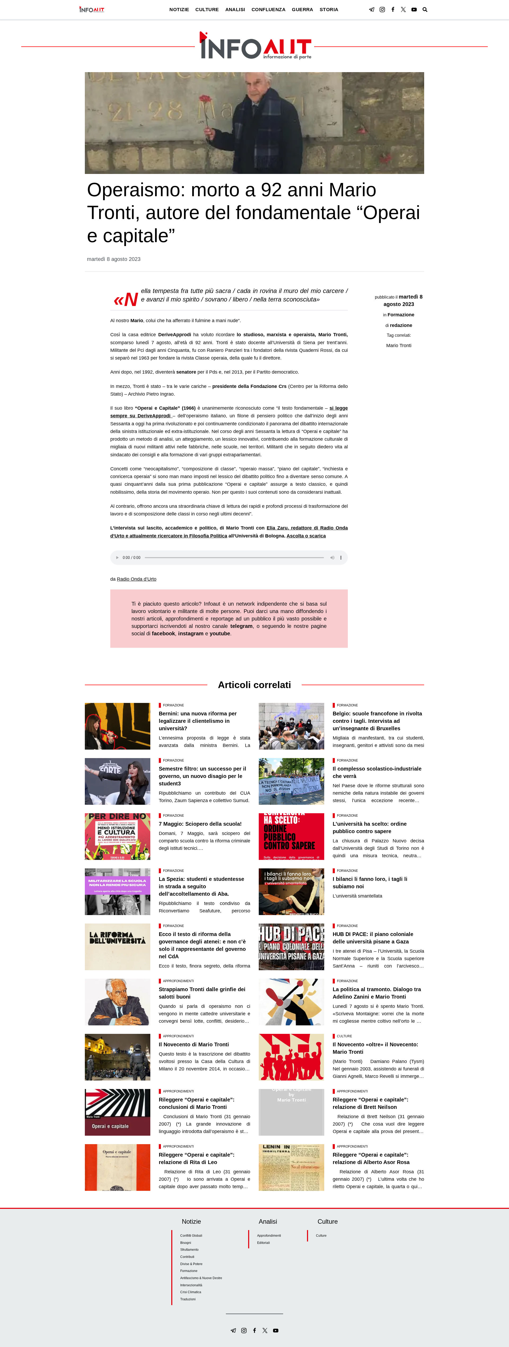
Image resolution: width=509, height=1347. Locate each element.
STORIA (329, 9)
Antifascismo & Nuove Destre (201, 1278)
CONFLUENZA (269, 9)
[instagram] (382, 9)
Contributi (187, 1257)
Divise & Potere (191, 1264)
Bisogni (185, 1243)
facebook (163, 633)
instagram (191, 633)
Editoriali (263, 1243)
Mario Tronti (398, 345)
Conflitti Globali (191, 1235)
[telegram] (371, 9)
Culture (344, 1036)
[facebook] (393, 9)
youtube (220, 633)
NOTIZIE (179, 9)
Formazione (401, 314)
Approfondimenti (178, 981)
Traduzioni (188, 1299)
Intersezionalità (191, 1285)
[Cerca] (425, 9)
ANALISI (235, 9)
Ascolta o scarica (306, 536)
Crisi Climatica (190, 1292)
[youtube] (414, 9)
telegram (241, 626)
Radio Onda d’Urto (136, 579)
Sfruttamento (189, 1250)
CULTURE (207, 9)
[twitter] (403, 9)
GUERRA (302, 9)
